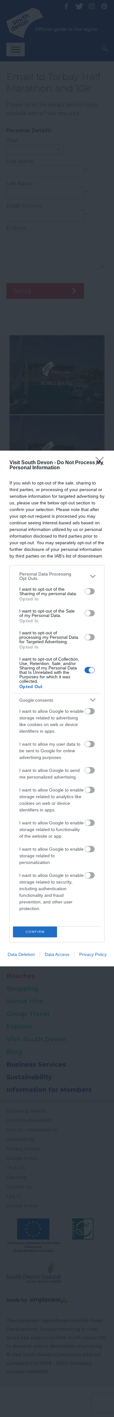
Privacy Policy (93, 954)
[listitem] (57, 576)
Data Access (57, 954)
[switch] (90, 591)
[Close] (102, 463)
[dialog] (57, 708)
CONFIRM (35, 931)
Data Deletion (21, 954)
